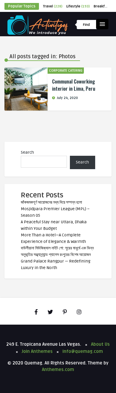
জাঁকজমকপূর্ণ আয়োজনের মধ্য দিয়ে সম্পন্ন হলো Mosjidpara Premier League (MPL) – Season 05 (55, 209)
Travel (52, 6)
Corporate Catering (65, 71)
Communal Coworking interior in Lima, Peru (73, 85)
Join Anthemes (37, 351)
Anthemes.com (58, 369)
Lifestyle (78, 6)
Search (27, 152)
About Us (100, 344)
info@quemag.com (82, 351)
